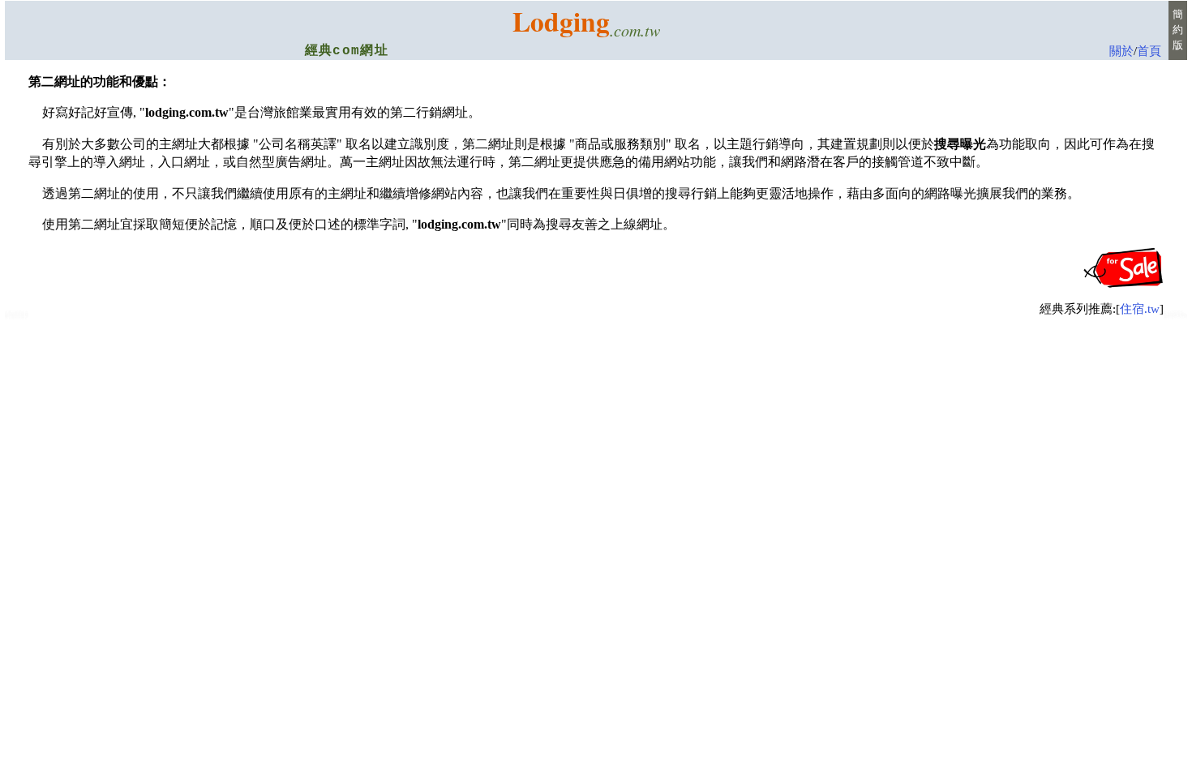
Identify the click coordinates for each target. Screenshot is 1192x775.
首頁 (1149, 51)
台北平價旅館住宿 (1175, 316)
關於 (1121, 51)
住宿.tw (1140, 308)
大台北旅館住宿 (16, 317)
